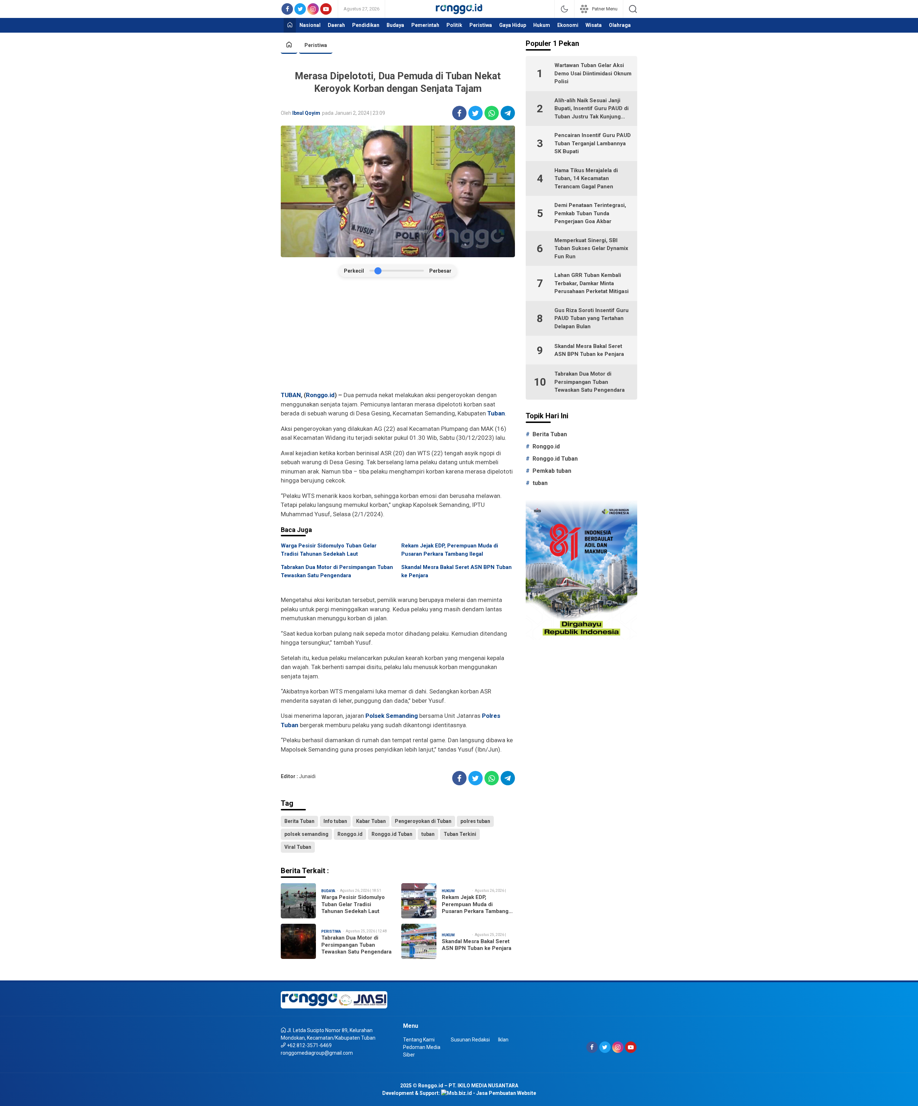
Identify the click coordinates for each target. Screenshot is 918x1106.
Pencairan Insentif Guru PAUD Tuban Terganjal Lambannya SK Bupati (592, 143)
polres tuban (475, 821)
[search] (633, 9)
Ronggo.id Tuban (392, 834)
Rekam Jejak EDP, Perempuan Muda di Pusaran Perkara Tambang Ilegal (449, 549)
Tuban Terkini (460, 834)
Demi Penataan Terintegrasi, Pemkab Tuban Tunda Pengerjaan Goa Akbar (590, 213)
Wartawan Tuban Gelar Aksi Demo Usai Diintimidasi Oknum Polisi (592, 73)
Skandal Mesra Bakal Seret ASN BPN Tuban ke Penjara (456, 571)
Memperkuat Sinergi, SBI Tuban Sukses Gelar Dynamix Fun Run (591, 248)
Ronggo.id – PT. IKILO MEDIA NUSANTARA (468, 1085)
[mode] (564, 9)
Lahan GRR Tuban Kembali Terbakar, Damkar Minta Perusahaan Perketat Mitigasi (591, 283)
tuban (428, 834)
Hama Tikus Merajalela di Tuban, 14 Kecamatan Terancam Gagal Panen (586, 178)
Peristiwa (315, 45)
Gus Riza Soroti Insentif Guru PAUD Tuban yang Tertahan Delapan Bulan (591, 318)
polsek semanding (306, 834)
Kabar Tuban (371, 821)
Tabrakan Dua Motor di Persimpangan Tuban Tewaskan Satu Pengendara (337, 571)
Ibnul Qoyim (306, 113)
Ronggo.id (320, 395)
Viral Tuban (297, 847)
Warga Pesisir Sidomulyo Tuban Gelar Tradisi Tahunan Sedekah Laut (329, 549)
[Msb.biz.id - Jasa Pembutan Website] (488, 1093)
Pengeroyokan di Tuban (423, 821)
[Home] (290, 25)
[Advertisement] (398, 334)
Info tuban (335, 821)
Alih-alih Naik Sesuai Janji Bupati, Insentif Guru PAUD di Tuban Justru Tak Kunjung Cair (591, 109)
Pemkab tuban (552, 470)
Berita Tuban (299, 821)
